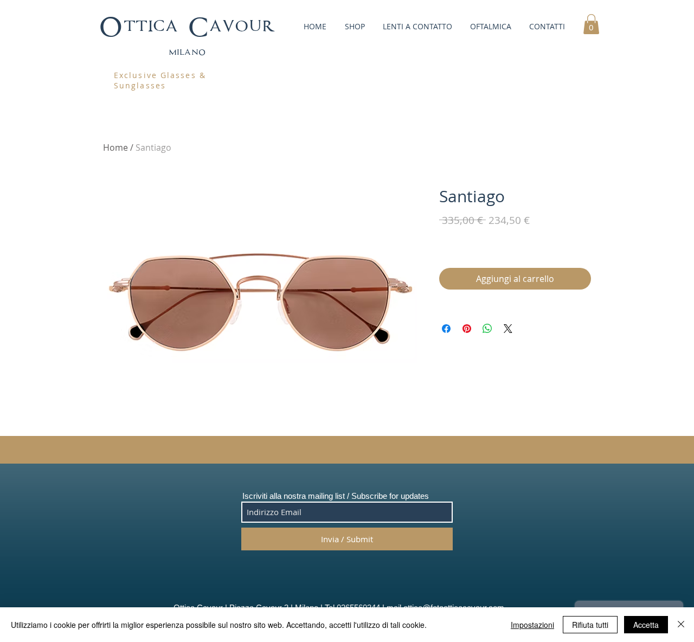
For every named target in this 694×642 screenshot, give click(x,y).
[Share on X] (508, 328)
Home (115, 147)
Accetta (646, 624)
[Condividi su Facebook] (446, 328)
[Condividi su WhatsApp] (487, 328)
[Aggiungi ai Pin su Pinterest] (466, 328)
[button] (354, 26)
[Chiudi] (680, 624)
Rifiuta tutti (590, 624)
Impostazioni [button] (532, 624)
